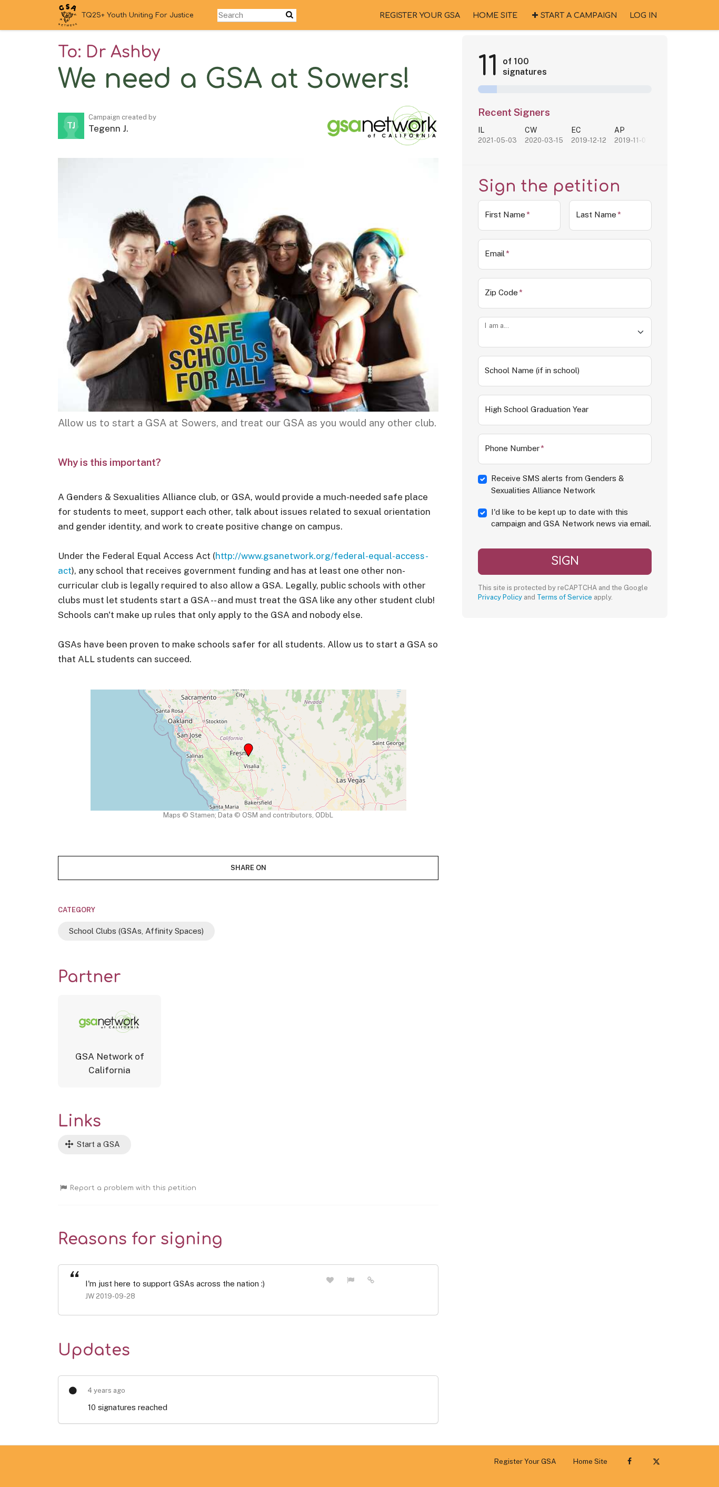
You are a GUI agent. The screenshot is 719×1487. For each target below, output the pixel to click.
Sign (565, 561)
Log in (643, 15)
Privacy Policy (500, 597)
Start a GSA (97, 1144)
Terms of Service (564, 597)
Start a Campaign (579, 15)
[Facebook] (629, 1461)
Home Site (495, 15)
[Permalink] (371, 1279)
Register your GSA (420, 15)
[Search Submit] (289, 15)
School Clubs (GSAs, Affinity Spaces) (136, 930)
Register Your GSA (525, 1461)
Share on (248, 868)
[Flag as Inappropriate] (350, 1279)
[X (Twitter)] (656, 1461)
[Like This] (330, 1279)
